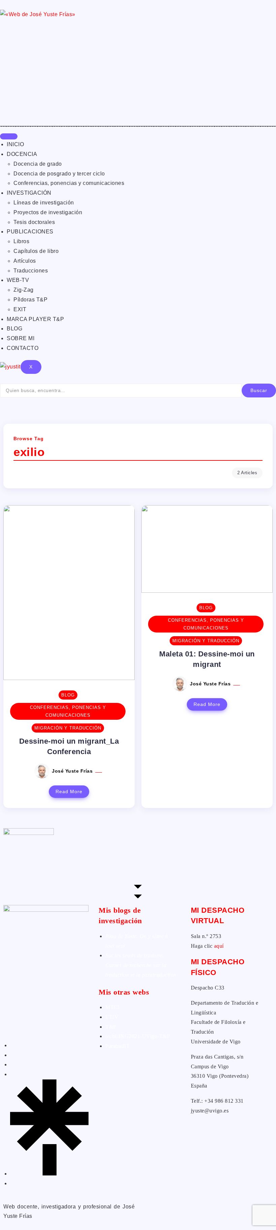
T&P (110, 1027)
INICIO (15, 144)
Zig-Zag (23, 290)
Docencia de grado (37, 164)
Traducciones (30, 270)
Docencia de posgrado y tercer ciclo (59, 173)
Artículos (24, 261)
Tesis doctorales (34, 222)
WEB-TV (18, 280)
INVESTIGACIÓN (29, 193)
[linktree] (49, 1173)
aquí (219, 946)
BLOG (14, 328)
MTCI (112, 1007)
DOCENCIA (22, 154)
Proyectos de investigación (47, 212)
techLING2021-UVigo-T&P (137, 1036)
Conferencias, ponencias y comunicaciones (68, 183)
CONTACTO (22, 348)
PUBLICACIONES (30, 231)
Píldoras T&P (30, 299)
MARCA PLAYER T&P (35, 319)
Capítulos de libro (36, 251)
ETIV (111, 1017)
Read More (69, 791)
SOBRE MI (20, 338)
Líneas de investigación (43, 202)
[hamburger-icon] (9, 136)
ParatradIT (117, 1046)
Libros (21, 241)
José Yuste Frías (73, 771)
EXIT (19, 309)
